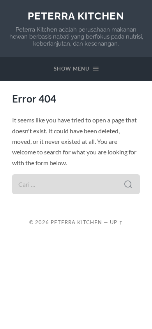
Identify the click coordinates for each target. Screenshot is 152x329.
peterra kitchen (76, 16)
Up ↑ (116, 222)
